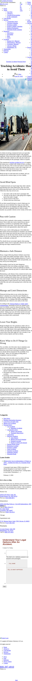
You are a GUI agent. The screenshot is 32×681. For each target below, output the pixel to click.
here (16, 680)
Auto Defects (14, 438)
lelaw (19, 74)
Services (6, 20)
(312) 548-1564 (10, 523)
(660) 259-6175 (8, 507)
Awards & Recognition (13, 15)
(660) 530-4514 (10, 512)
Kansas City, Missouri (13, 41)
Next (4, 586)
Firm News (10, 33)
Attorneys (10, 13)
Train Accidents (11, 449)
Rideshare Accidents (16, 428)
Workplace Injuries (12, 452)
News (5, 656)
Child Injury (10, 434)
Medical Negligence (12, 28)
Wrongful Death (11, 454)
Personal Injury (21, 61)
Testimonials (7, 49)
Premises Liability (12, 25)
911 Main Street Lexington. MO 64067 (6, 509)
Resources (6, 31)
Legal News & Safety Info (11, 421)
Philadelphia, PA (12, 47)
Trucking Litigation (12, 23)
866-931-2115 (4, 4)
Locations (6, 39)
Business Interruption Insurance (12, 420)
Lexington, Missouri (12, 44)
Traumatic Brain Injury (17, 433)
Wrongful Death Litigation (14, 29)
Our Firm (9, 12)
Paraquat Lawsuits (16, 441)
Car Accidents (11, 426)
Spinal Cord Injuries (16, 431)
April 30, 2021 (19, 76)
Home (5, 8)
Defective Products (12, 436)
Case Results (7, 18)
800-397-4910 (7, 666)
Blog (8, 36)
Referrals (6, 50)
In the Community (12, 16)
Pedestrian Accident (12, 446)
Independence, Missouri (14, 42)
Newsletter (10, 34)
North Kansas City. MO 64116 (8, 496)
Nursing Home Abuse (13, 444)
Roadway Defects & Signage (19, 442)
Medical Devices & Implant (18, 439)
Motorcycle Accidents (10, 423)
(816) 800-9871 (10, 498)
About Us (6, 649)
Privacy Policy (8, 661)
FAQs (8, 37)
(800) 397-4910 (9, 532)
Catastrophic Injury (12, 21)
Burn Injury (7, 418)
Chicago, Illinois (11, 46)
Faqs (5, 658)
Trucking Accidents (11, 61)
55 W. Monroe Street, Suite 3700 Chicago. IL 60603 (14, 521)
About (5, 10)
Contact (6, 52)
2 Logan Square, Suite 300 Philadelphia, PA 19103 (7, 529)
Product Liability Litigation (14, 26)
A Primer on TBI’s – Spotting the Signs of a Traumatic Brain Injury (17, 462)
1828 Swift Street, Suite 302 (8, 494)
